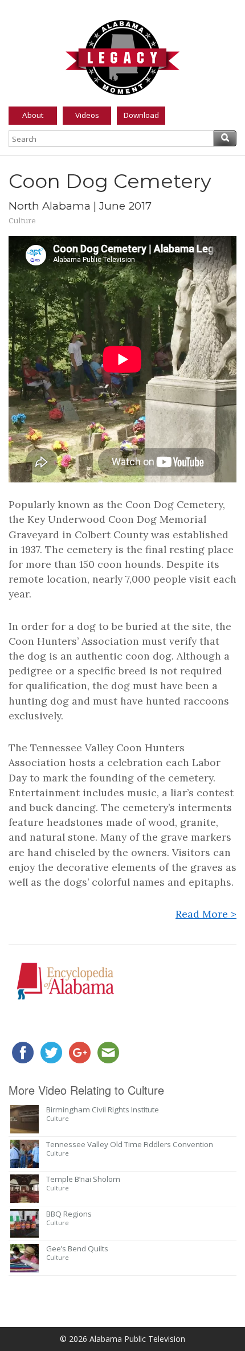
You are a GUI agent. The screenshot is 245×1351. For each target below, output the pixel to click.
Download (141, 115)
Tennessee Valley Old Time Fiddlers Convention (129, 1144)
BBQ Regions (69, 1214)
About (32, 115)
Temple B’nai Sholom (83, 1179)
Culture (22, 221)
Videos (87, 115)
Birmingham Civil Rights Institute (102, 1109)
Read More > (205, 913)
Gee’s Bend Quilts (77, 1248)
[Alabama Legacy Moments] (122, 55)
